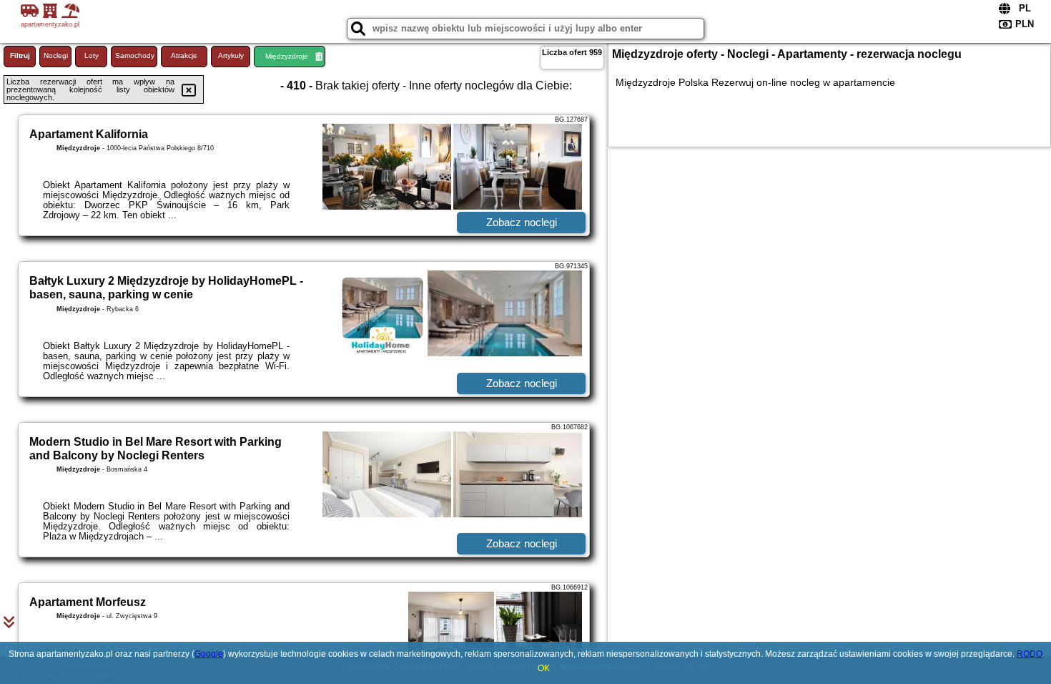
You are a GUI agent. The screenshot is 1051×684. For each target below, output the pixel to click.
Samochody (134, 55)
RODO (1029, 654)
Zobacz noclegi (521, 222)
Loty (91, 55)
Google (208, 654)
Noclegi (56, 55)
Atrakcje (184, 55)
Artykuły (231, 55)
